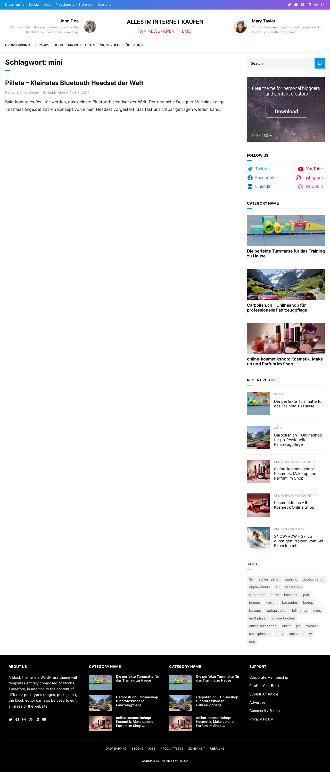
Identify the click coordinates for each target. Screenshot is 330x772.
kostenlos (290, 602)
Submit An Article (263, 694)
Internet (290, 595)
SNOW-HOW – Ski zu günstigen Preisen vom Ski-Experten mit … (299, 541)
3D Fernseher (269, 579)
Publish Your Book (264, 685)
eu (278, 587)
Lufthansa (299, 610)
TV (310, 634)
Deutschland (313, 579)
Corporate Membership (268, 677)
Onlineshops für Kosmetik (294, 462)
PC (298, 626)
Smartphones (259, 634)
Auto (278, 428)
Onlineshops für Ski (289, 529)
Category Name (263, 203)
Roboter (312, 626)
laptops (255, 610)
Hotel (274, 595)
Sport (278, 394)
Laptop (308, 602)
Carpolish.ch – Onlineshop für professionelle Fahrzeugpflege (277, 308)
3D (251, 579)
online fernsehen (263, 626)
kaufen (271, 602)
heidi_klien (56, 92)
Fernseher (257, 595)
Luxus (316, 610)
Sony (279, 634)
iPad (305, 595)
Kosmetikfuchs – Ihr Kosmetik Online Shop (294, 505)
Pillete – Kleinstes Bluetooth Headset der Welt (74, 83)
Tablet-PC (296, 634)
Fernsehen (293, 587)
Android (291, 579)
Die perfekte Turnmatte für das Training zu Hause (286, 253)
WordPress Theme (156, 760)
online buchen (283, 618)
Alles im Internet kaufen (165, 21)
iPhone (254, 602)
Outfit (286, 626)
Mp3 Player (258, 618)
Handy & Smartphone (22, 92)
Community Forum (264, 710)
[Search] (320, 63)
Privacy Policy (261, 719)
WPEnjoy (182, 760)
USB (252, 641)
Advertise (257, 702)
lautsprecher (276, 610)
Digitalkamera (259, 587)
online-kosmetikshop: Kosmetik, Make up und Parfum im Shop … (285, 361)
